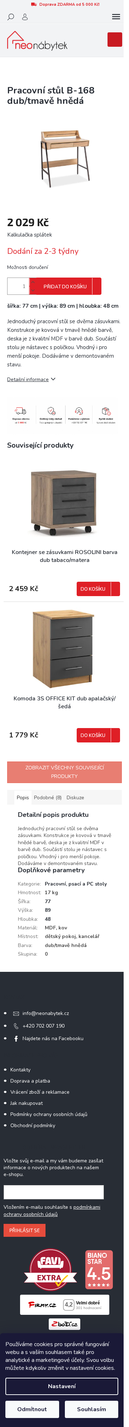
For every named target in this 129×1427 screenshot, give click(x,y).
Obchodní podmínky (32, 1125)
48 (48, 919)
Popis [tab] (23, 797)
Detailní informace (28, 379)
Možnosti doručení (27, 267)
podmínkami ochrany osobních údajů (52, 1211)
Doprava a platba (30, 1081)
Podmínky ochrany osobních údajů (48, 1114)
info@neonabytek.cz (46, 1013)
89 (48, 910)
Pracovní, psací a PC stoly (76, 884)
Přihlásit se (24, 1230)
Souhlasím (91, 1409)
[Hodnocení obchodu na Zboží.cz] (64, 1323)
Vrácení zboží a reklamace (40, 1092)
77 (48, 901)
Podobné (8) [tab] (48, 797)
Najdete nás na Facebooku (53, 1038)
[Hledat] (11, 17)
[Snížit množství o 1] (32, 290)
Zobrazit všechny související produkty (64, 772)
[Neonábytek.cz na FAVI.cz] (50, 1269)
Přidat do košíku (65, 287)
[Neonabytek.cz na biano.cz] (99, 1269)
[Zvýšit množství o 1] (32, 282)
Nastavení (62, 1386)
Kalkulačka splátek (29, 234)
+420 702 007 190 (43, 1026)
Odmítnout (32, 1409)
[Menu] (116, 17)
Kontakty (20, 1069)
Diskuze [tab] (75, 797)
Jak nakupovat (26, 1103)
